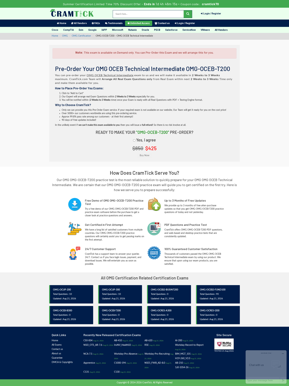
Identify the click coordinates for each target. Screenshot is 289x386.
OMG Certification (81, 36)
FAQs (97, 23)
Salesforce (171, 30)
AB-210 (179, 363)
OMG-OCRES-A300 (161, 311)
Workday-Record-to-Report (189, 345)
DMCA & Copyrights (62, 362)
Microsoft (117, 30)
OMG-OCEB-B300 (62, 311)
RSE (146, 345)
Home (62, 23)
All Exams (57, 345)
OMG (65, 36)
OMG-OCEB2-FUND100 (212, 290)
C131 (86, 372)
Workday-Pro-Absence (125, 354)
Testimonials (115, 23)
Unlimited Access (140, 23)
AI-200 (178, 340)
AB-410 (118, 340)
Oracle (145, 30)
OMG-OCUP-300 (111, 290)
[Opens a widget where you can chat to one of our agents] (266, 367)
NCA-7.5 (87, 354)
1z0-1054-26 (181, 367)
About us (56, 353)
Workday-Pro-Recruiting (157, 354)
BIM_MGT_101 (183, 354)
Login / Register (212, 13)
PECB (157, 30)
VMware (205, 30)
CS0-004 (87, 340)
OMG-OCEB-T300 (111, 311)
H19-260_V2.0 (182, 358)
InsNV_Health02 (122, 345)
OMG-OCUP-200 (62, 290)
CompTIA (68, 30)
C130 (117, 372)
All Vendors (80, 23)
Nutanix (132, 30)
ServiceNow (189, 30)
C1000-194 (120, 363)
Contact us (163, 23)
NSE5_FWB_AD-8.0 (154, 363)
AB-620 (148, 340)
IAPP (104, 30)
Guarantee (57, 358)
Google (92, 30)
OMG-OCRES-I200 (209, 311)
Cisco (55, 30)
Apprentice (89, 363)
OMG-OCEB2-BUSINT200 (164, 290)
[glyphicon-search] (188, 14)
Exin (81, 30)
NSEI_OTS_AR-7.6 (92, 345)
